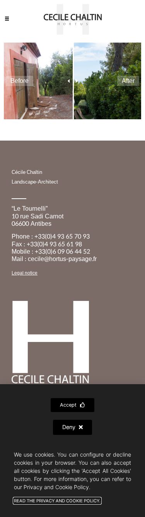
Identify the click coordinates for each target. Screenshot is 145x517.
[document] (72, 258)
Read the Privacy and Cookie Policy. (57, 500)
